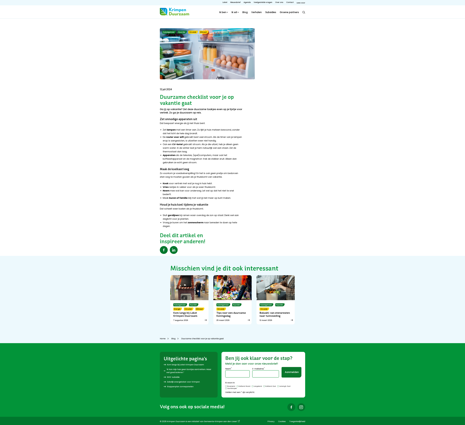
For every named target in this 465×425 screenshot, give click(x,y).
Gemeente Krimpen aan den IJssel (220, 421)
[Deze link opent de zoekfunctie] (303, 12)
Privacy (271, 421)
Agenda (247, 2)
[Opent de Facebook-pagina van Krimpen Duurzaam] (291, 407)
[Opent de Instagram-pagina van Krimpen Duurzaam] (301, 407)
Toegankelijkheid (297, 421)
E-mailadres (258, 368)
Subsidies (270, 12)
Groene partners (289, 12)
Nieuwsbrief (235, 2)
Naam (228, 368)
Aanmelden (292, 372)
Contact (290, 2)
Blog (245, 12)
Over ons (279, 2)
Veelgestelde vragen (263, 2)
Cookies (282, 421)
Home (163, 338)
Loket (225, 2)
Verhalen (256, 12)
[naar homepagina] (174, 11)
